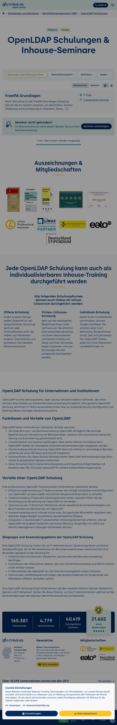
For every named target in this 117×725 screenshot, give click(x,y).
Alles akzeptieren (86, 713)
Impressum (14, 705)
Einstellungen (33, 713)
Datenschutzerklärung (37, 705)
